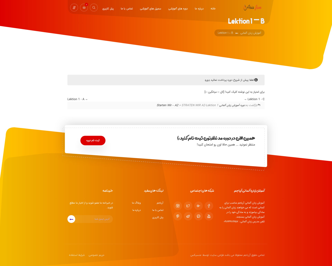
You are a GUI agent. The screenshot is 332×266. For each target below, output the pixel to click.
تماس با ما (157, 210)
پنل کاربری (157, 217)
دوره (207, 80)
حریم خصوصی (96, 255)
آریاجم (160, 203)
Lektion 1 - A (76, 99)
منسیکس (195, 255)
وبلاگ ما (136, 203)
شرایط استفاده (77, 255)
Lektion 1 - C (256, 99)
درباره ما (136, 210)
